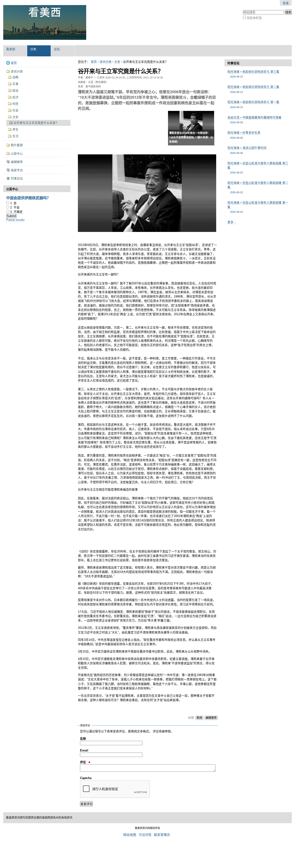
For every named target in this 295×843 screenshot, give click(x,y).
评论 (83, 762)
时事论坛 (233, 63)
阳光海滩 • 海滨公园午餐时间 (246, 150)
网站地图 (129, 835)
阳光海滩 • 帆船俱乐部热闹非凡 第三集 (253, 74)
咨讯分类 (106, 62)
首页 (94, 62)
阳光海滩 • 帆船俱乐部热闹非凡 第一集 (253, 104)
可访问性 (145, 835)
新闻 (199, 717)
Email (84, 750)
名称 (83, 738)
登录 (286, 3)
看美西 (10, 49)
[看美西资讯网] (44, 22)
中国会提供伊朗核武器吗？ (28, 197)
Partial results (15, 220)
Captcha (85, 778)
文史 (117, 62)
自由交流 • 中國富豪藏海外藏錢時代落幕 (254, 120)
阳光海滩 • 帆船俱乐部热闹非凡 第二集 (253, 89)
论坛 (57, 49)
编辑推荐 (211, 717)
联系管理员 (162, 835)
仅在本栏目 (254, 18)
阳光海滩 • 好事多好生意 (243, 135)
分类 (33, 49)
